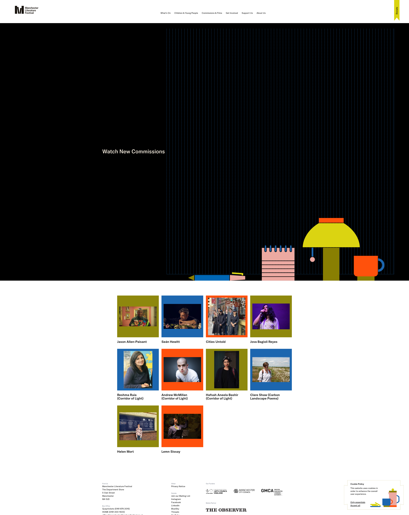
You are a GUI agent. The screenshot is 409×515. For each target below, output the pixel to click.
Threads (175, 512)
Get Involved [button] (232, 13)
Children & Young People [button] (186, 13)
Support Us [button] (247, 13)
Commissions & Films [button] (212, 13)
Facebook (176, 502)
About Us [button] (261, 13)
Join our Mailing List (180, 496)
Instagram (176, 499)
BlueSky (175, 508)
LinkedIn (175, 505)
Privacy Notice (178, 486)
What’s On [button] (166, 13)
